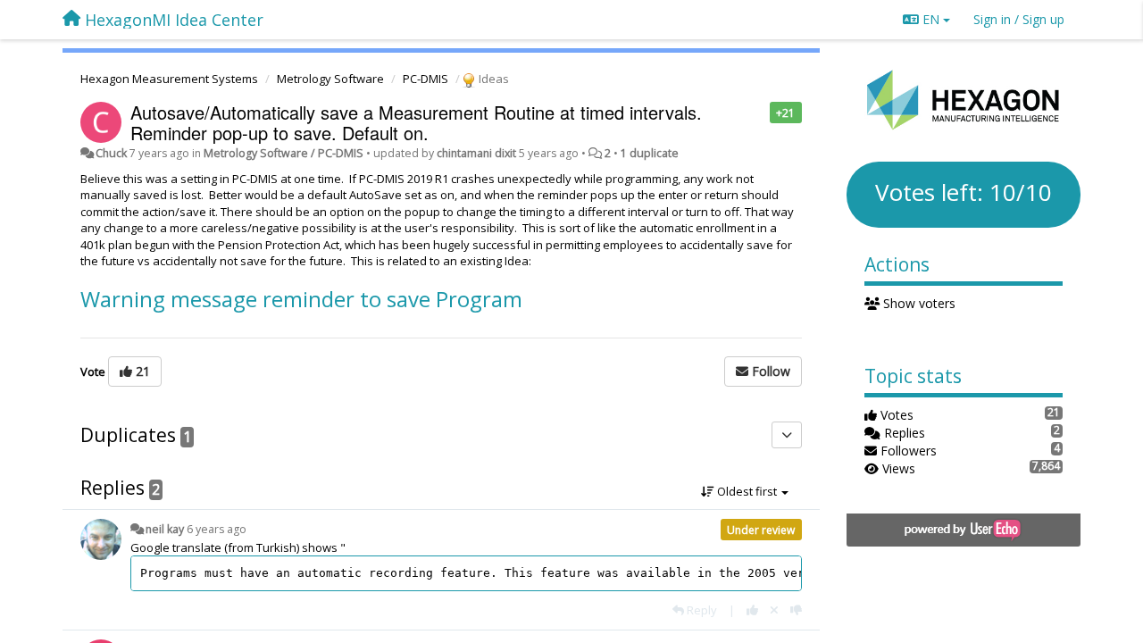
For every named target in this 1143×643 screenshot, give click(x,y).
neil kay (165, 529)
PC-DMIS (425, 79)
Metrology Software (330, 79)
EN (931, 19)
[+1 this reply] (752, 610)
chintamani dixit (476, 153)
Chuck (111, 153)
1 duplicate (650, 153)
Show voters (917, 303)
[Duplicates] (787, 435)
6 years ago (216, 529)
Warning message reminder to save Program (301, 298)
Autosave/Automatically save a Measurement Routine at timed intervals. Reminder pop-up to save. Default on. (416, 122)
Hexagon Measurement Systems (169, 79)
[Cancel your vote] (774, 610)
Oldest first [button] (747, 491)
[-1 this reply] (796, 610)
